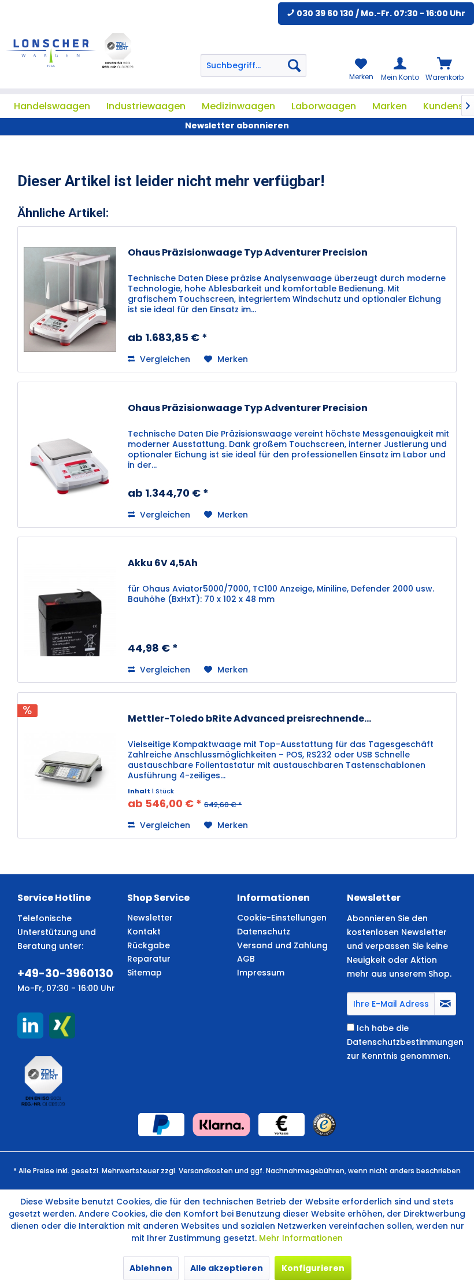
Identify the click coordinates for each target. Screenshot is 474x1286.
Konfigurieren (313, 1268)
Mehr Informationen (301, 1238)
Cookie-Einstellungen (282, 917)
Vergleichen (164, 359)
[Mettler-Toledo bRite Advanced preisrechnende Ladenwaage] (70, 765)
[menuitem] (254, 65)
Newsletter (150, 917)
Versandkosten (206, 1171)
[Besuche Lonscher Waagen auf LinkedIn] (30, 1025)
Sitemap (144, 972)
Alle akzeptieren (226, 1268)
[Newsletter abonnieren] (445, 1003)
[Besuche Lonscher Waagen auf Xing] (62, 1025)
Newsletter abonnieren (237, 125)
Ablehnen (150, 1268)
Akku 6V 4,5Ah (163, 563)
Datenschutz (263, 931)
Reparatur (149, 958)
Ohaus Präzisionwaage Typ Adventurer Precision (248, 253)
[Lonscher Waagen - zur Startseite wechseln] (51, 53)
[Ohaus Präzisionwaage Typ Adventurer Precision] (70, 299)
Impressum (260, 972)
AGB (246, 958)
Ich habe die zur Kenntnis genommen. (405, 1042)
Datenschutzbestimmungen (405, 1042)
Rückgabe (148, 945)
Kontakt (144, 931)
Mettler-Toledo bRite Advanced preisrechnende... (249, 719)
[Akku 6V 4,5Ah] (70, 610)
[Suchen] (294, 65)
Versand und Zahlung (282, 945)
